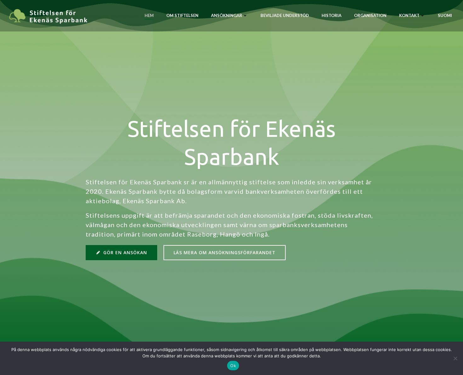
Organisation (370, 15)
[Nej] (455, 358)
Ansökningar (226, 15)
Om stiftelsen (182, 15)
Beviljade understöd (284, 15)
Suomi (445, 15)
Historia (331, 15)
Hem (149, 15)
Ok (233, 365)
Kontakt (409, 15)
